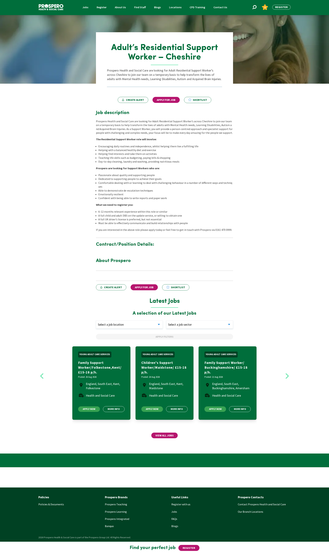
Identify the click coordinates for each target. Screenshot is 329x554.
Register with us (180, 504)
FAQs (174, 519)
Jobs (85, 7)
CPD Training (197, 7)
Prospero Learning (116, 511)
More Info (114, 408)
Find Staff (140, 7)
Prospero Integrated (117, 519)
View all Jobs (164, 435)
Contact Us (220, 7)
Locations (175, 7)
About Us (120, 7)
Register (102, 7)
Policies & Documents (51, 504)
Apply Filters (164, 336)
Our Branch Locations (250, 511)
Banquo (109, 526)
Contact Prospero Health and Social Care (262, 504)
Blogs (157, 7)
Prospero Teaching (116, 504)
